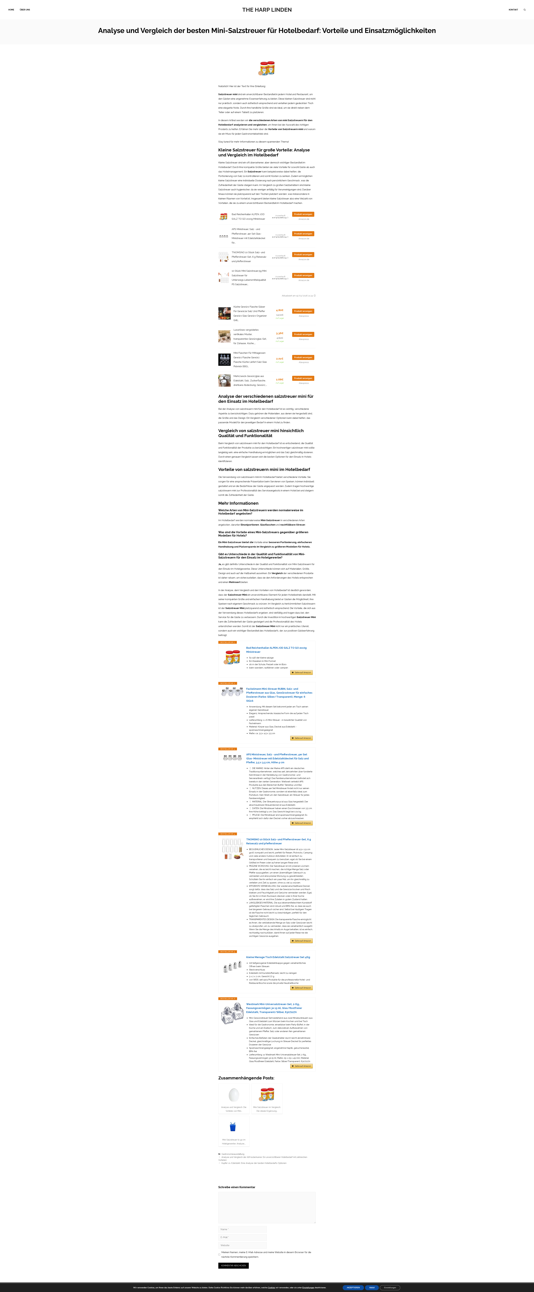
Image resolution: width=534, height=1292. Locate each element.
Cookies (271, 1287)
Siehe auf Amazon (303, 672)
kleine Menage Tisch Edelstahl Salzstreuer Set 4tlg (278, 957)
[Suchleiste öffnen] (524, 10)
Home (11, 10)
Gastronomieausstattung (233, 1154)
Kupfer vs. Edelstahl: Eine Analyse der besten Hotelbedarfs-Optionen (254, 1163)
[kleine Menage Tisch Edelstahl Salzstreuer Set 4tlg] (232, 966)
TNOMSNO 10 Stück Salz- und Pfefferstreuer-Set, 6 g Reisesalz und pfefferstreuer (249, 257)
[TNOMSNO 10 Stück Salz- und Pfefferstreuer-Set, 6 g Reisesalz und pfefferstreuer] (232, 849)
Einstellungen (308, 1287)
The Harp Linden (267, 9)
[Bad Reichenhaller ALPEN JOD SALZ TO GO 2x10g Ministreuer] (232, 657)
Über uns (25, 10)
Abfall (372, 1287)
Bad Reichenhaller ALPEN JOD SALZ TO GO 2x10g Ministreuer (276, 649)
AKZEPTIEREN (353, 1287)
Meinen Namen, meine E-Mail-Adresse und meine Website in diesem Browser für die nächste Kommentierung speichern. (266, 1254)
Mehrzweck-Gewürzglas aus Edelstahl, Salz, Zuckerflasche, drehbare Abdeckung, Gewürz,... (250, 381)
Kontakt (513, 10)
